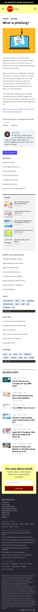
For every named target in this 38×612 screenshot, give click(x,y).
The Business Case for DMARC (12, 276)
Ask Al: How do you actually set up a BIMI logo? (21, 383)
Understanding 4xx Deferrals (12, 338)
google (32, 358)
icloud (29, 429)
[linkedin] (23, 610)
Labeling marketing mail (10, 180)
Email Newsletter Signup (9, 508)
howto (24, 378)
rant (23, 301)
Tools (16, 526)
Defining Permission (9, 162)
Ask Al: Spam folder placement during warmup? (17, 537)
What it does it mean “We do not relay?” (16, 334)
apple (15, 354)
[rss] (33, 610)
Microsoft (10, 94)
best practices (8, 301)
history (30, 444)
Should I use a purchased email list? (14, 188)
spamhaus (30, 301)
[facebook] (28, 610)
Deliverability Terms (9, 343)
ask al (17, 304)
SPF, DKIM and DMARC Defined (12, 259)
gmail (20, 358)
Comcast (5, 526)
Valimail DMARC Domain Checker (13, 263)
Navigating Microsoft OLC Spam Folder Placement (18, 542)
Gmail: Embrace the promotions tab (13, 557)
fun (19, 405)
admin (15, 444)
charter (5, 358)
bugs (14, 414)
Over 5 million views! (8, 506)
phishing (6, 18)
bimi (28, 304)
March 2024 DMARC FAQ (11, 268)
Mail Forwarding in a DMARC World (14, 281)
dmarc (17, 301)
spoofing (14, 18)
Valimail (23, 566)
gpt (25, 392)
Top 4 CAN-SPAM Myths (10, 175)
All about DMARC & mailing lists (13, 285)
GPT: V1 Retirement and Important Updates (21, 202)
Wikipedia (22, 73)
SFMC (11, 526)
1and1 (5, 354)
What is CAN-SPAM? (9, 171)
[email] (20, 610)
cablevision (27, 354)
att (21, 354)
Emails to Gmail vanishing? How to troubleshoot (17, 555)
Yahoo (32, 524)
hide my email (22, 429)
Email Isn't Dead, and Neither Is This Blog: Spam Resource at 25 (23, 449)
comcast (13, 358)
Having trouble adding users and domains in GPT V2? (23, 221)
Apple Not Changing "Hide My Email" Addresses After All (23, 434)
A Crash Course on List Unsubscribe (14, 321)
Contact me (6, 515)
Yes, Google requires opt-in (11, 167)
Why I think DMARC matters (12, 272)
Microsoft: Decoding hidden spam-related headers (18, 540)
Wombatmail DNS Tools (9, 511)
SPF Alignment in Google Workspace (13, 552)
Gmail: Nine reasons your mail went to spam (23, 231)
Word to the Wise (7, 569)
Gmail (26, 524)
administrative (22, 444)
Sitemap (4, 517)
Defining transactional (10, 184)
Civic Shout (5, 564)
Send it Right (6, 566)
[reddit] (26, 610)
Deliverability (6, 524)
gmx (25, 358)
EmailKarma (14, 564)
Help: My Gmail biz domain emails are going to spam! (16, 533)
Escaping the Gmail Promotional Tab (14, 325)
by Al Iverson (6, 504)
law (13, 307)
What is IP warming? (9, 330)
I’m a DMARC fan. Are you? (23, 408)
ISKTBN (29, 564)
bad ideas (6, 307)
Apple (21, 524)
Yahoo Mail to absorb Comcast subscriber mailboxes (15, 548)
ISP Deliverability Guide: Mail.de (21, 240)
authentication (8, 304)
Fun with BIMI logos (9, 289)
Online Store (6, 513)
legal (22, 304)
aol (10, 354)
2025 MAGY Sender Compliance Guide (14, 545)
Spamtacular (15, 566)
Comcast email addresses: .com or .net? (22, 212)
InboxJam (23, 564)
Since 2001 (5, 502)
